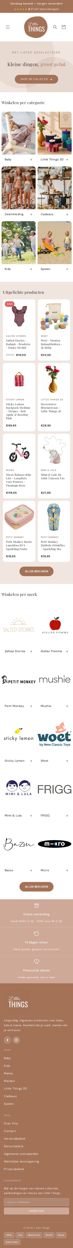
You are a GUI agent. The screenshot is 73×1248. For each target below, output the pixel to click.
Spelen (9, 1104)
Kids (7, 1066)
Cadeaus (10, 1096)
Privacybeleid (14, 1169)
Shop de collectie (34, 79)
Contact (10, 1131)
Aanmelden (36, 1211)
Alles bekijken (36, 571)
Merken (9, 1081)
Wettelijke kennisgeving (21, 1161)
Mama (8, 1073)
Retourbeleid (13, 1146)
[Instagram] (16, 1040)
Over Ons (11, 1123)
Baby (7, 1058)
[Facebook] (7, 1040)
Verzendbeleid (14, 1139)
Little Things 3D (15, 1089)
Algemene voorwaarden (21, 1154)
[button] (8, 27)
